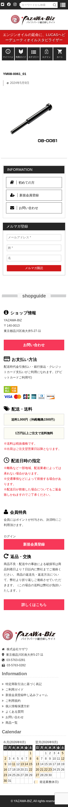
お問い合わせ (28, 208)
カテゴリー (34, 57)
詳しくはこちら (34, 605)
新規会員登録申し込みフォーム (26, 695)
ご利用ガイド (14, 689)
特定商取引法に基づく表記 (23, 684)
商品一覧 (11, 722)
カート (60, 57)
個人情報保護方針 (17, 706)
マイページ (8, 57)
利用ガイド (21, 57)
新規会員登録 (29, 195)
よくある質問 (14, 711)
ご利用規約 (13, 700)
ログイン (46, 57)
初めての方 (27, 182)
